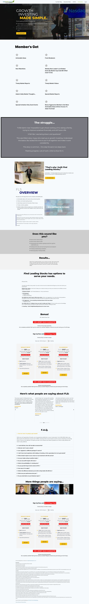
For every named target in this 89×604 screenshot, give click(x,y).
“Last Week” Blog (58, 1)
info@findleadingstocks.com (31, 560)
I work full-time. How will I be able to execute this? (30, 445)
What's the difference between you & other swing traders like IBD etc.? (35, 470)
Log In (86, 1)
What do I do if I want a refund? (25, 448)
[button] (41, 422)
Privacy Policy (23, 602)
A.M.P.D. (74, 1)
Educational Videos (67, 1)
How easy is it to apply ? (24, 468)
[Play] (23, 489)
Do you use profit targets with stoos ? (27, 460)
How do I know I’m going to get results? (28, 433)
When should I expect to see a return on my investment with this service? (36, 455)
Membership (80, 1)
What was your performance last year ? (27, 473)
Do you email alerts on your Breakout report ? (29, 475)
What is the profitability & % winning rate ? (28, 463)
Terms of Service (18, 602)
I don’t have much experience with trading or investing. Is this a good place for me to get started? (41, 453)
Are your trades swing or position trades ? (28, 458)
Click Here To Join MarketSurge (33, 600)
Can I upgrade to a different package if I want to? (30, 450)
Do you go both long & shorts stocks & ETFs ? (29, 465)
